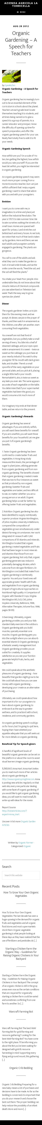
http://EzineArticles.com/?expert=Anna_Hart (14, 812)
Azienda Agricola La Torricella (21, 4)
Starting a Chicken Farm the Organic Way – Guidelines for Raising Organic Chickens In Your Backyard (21, 953)
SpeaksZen (10, 85)
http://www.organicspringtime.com (18, 779)
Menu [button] (23, 12)
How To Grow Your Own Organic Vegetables (21, 894)
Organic (27, 846)
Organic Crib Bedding (21, 1068)
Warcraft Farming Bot (21, 1011)
